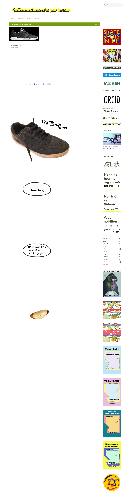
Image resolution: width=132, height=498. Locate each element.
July (105, 246)
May (105, 251)
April (105, 254)
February (106, 259)
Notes (12, 18)
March (106, 256)
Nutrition (21, 18)
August (106, 243)
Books (29, 18)
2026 (104, 241)
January (106, 262)
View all (97, 24)
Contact (36, 18)
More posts (55, 55)
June (105, 249)
